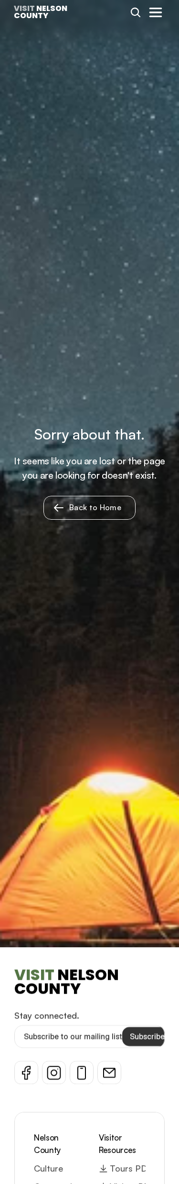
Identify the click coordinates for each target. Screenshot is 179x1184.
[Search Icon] (135, 12)
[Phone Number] (82, 1072)
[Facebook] (26, 1072)
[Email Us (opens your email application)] (109, 1072)
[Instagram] (54, 1072)
